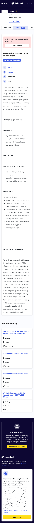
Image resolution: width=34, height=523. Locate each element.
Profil (28, 3)
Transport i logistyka (13, 60)
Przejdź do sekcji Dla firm (17, 446)
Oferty (20, 27)
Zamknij (5, 513)
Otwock (10, 72)
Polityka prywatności (20, 511)
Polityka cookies (8, 511)
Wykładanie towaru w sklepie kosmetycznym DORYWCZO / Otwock (14, 395)
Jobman (10, 67)
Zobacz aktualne (17, 45)
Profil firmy (7, 27)
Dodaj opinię (15, 21)
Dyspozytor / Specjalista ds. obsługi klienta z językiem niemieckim (16, 332)
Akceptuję (17, 517)
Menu (5, 3)
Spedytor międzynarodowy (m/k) (15, 353)
